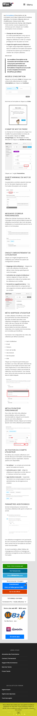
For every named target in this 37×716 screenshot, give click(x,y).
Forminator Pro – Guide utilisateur (13, 602)
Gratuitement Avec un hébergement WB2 (13, 585)
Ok (18, 712)
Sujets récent (6, 689)
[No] (35, 709)
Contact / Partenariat (9, 658)
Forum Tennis (6, 671)
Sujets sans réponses (8, 694)
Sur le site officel (14, 591)
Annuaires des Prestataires (10, 654)
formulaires (10, 15)
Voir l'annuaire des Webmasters (15, 571)
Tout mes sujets (7, 698)
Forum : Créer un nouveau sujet (15, 566)
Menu (30, 4)
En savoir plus (15, 637)
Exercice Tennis (7, 667)
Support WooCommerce (9, 663)
